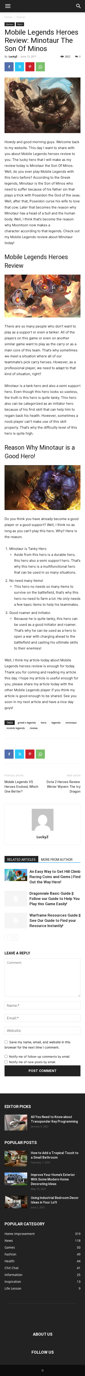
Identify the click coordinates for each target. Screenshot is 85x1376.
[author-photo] (42, 830)
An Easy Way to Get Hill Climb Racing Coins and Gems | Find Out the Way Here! (54, 876)
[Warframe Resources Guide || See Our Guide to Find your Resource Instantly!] (16, 920)
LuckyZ (13, 56)
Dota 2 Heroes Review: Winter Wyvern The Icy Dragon (63, 787)
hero (43, 722)
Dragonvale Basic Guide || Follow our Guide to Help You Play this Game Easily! (54, 898)
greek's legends (27, 722)
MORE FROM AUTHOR (57, 859)
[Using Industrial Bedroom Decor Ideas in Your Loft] (16, 1202)
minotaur (71, 722)
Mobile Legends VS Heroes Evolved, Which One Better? (21, 787)
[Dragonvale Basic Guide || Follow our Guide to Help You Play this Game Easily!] (16, 899)
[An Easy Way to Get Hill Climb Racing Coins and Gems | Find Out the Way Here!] (16, 875)
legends (56, 722)
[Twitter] (19, 66)
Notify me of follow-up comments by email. (39, 1056)
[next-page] (14, 937)
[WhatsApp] (40, 66)
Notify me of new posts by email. (32, 1062)
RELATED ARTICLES (21, 859)
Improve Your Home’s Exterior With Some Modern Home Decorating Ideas (53, 1179)
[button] (7, 6)
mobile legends (16, 728)
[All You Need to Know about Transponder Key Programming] (16, 1123)
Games (21, 17)
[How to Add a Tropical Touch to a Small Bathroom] (16, 1159)
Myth (20, 24)
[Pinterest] (29, 66)
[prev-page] (7, 937)
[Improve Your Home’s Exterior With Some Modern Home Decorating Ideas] (16, 1178)
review (34, 728)
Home (8, 17)
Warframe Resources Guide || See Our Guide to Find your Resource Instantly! (54, 920)
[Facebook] (9, 66)
